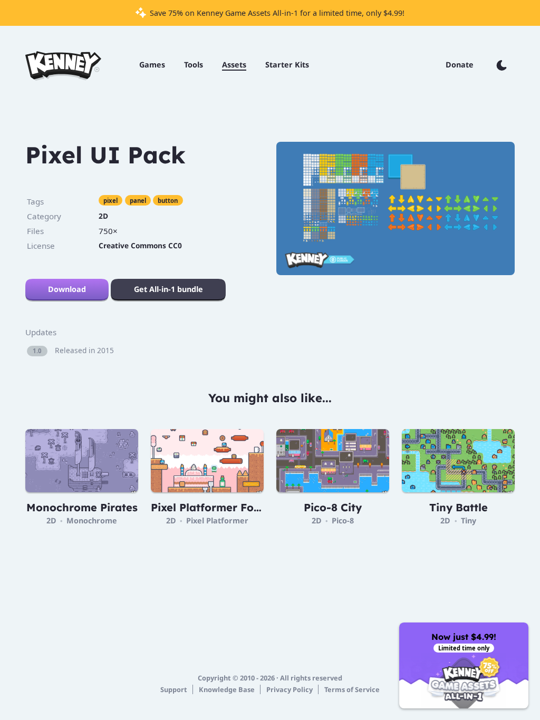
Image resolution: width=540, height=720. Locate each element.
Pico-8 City (333, 507)
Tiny (468, 520)
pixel (110, 201)
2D (103, 216)
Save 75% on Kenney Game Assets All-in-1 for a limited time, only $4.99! (276, 13)
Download (67, 289)
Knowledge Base (227, 689)
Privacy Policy (289, 689)
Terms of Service (352, 689)
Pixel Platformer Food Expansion (238, 507)
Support (173, 689)
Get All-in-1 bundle (168, 289)
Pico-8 (343, 520)
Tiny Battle (458, 507)
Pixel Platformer (217, 520)
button (168, 201)
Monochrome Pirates (82, 507)
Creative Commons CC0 (140, 245)
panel (138, 201)
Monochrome (91, 520)
